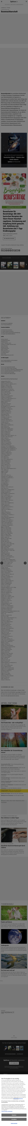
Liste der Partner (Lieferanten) (6, 1111)
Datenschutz (16, 1098)
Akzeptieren (14, 1115)
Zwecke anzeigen (14, 1123)
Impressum (21, 1098)
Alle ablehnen (14, 1119)
